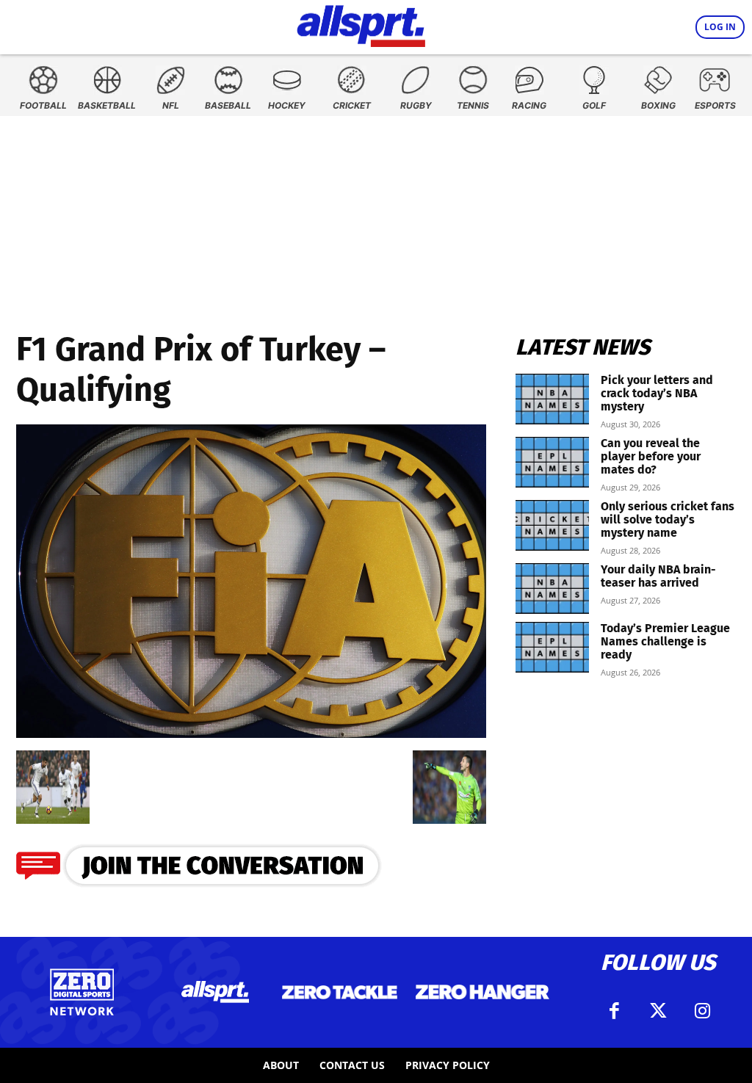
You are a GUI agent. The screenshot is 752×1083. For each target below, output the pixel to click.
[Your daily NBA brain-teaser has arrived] (552, 588)
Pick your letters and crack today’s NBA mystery (657, 393)
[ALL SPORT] (361, 23)
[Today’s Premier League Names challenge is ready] (552, 647)
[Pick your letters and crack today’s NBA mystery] (552, 399)
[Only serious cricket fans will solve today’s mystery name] (552, 525)
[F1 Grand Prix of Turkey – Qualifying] (251, 733)
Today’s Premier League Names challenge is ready (665, 641)
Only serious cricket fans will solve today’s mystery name (667, 519)
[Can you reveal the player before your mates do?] (552, 462)
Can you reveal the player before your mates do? (651, 456)
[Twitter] (658, 1011)
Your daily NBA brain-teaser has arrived (658, 576)
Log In (720, 27)
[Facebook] (614, 1011)
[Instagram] (702, 1011)
